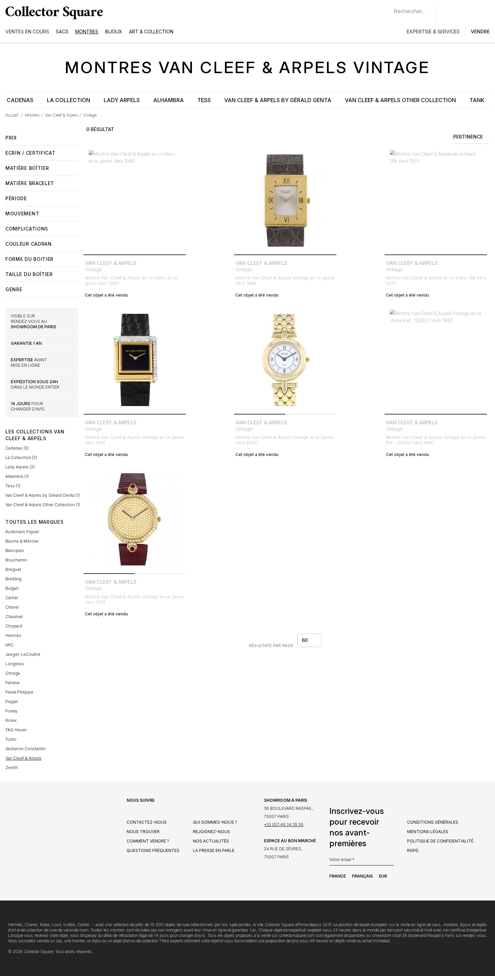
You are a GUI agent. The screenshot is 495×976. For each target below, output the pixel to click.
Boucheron (16, 559)
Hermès (13, 635)
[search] (388, 8)
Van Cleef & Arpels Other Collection (400, 100)
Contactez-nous (147, 822)
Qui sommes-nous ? (215, 822)
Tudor (10, 739)
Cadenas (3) (17, 448)
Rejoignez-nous (211, 831)
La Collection (68, 100)
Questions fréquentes (153, 850)
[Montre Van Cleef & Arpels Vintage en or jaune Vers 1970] (135, 360)
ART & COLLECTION (151, 31)
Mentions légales (427, 831)
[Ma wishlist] (459, 12)
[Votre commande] (474, 12)
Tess (204, 100)
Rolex (10, 720)
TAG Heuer (16, 729)
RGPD (413, 850)
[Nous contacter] (444, 12)
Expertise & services (433, 31)
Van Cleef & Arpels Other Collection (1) (42, 504)
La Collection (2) (21, 457)
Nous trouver (143, 831)
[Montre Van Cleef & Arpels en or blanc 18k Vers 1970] (436, 200)
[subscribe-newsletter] (390, 861)
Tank (477, 100)
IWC (9, 644)
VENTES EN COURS (27, 31)
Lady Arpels (122, 100)
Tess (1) (12, 485)
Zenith (11, 767)
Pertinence (468, 137)
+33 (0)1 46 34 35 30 (283, 824)
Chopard (13, 626)
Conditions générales (432, 822)
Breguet (13, 569)
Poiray (11, 710)
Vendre (480, 31)
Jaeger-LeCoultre (22, 654)
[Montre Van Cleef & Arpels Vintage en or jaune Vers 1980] (285, 200)
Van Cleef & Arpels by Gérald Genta (277, 100)
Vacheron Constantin (25, 748)
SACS (62, 31)
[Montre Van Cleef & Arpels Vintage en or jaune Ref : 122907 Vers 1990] (436, 360)
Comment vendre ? (148, 841)
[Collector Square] (52, 12)
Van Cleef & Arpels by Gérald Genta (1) (42, 495)
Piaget (11, 701)
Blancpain (14, 550)
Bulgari (12, 588)
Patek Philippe (19, 692)
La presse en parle (213, 850)
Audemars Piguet (22, 531)
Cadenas (20, 100)
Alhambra (168, 100)
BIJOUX (113, 31)
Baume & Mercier (22, 541)
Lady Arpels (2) (20, 466)
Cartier (11, 597)
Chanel (12, 607)
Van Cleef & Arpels (23, 758)
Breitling (13, 578)
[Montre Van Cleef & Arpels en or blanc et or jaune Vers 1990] (135, 200)
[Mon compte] (487, 12)
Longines (14, 663)
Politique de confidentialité (440, 841)
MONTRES (86, 31)
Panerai (12, 682)
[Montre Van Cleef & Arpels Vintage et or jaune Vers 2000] (285, 360)
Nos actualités (211, 841)
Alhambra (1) (17, 476)
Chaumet (14, 616)
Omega (12, 673)
